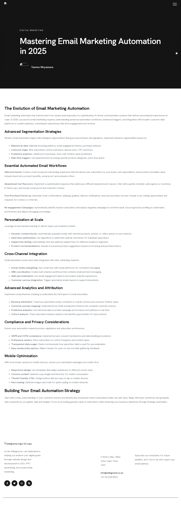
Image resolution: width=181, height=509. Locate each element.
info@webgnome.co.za (112, 472)
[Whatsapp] (22, 483)
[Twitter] (15, 483)
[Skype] (29, 483)
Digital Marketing (31, 30)
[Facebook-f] (7, 483)
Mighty (84, 503)
